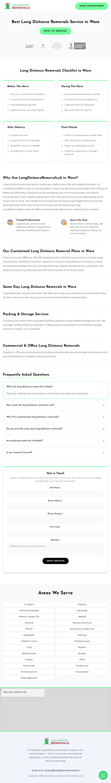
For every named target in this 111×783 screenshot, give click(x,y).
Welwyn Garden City (29, 616)
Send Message (56, 561)
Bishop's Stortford (82, 622)
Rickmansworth (29, 671)
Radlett (29, 659)
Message (56, 540)
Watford (82, 604)
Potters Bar (29, 665)
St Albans (29, 604)
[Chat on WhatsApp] (103, 775)
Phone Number (56, 514)
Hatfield (82, 616)
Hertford (29, 622)
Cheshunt (82, 635)
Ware (82, 659)
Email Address (55, 501)
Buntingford (82, 671)
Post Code (55, 527)
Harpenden (29, 635)
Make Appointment (91, 6)
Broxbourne (82, 665)
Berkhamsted (29, 653)
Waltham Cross (29, 641)
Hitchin (29, 629)
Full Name (55, 488)
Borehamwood (82, 641)
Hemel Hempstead (29, 610)
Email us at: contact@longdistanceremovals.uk (55, 770)
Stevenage (82, 610)
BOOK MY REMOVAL (55, 31)
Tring (29, 647)
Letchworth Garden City (82, 629)
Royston (82, 647)
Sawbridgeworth (29, 678)
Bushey (82, 653)
